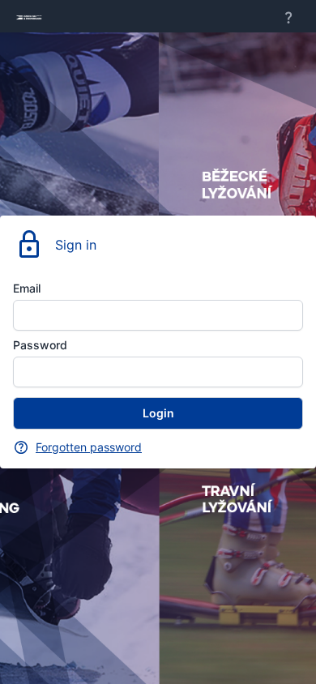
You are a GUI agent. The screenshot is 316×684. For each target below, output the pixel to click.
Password (40, 345)
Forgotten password (89, 447)
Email (27, 288)
